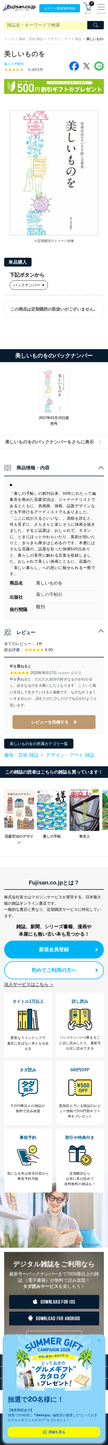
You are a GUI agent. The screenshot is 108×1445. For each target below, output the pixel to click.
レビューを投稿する (50, 722)
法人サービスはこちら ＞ (29, 984)
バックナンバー (26, 285)
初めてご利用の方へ (54, 970)
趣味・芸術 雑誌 (31, 39)
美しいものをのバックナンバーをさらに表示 (49, 441)
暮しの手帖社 (14, 64)
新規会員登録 (54, 949)
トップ (9, 39)
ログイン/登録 (59, 8)
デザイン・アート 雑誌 (65, 39)
